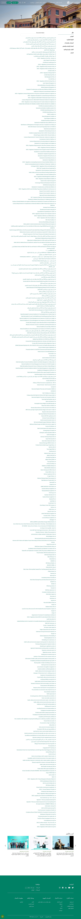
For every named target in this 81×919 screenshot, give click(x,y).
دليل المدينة (71, 904)
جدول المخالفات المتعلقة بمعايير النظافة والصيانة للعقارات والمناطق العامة (41, 54)
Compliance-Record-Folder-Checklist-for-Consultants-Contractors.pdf (40, 812)
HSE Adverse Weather (50, 563)
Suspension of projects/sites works (47, 675)
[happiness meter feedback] (2, 916)
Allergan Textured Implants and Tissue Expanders (45, 743)
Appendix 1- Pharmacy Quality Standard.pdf (46, 799)
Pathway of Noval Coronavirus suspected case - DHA (44, 382)
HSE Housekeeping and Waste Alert (47, 781)
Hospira (53, 604)
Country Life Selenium (50, 426)
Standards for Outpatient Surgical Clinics (46, 153)
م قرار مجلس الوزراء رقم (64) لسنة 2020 (47, 291)
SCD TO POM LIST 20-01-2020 (48, 357)
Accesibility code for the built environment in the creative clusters (41, 758)
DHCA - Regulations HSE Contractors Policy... (45, 66)
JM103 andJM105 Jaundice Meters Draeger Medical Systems (42, 521)
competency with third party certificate (47, 716)
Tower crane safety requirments (48, 698)
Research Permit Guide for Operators (47, 191)
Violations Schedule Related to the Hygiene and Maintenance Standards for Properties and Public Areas (33, 201)
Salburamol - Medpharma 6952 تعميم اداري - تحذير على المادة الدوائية (41, 252)
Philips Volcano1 (51, 571)
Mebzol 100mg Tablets (50, 459)
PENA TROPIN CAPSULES (49, 467)
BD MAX (53, 583)
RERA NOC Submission (50, 623)
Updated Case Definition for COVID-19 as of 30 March (44, 339)
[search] (22, 2)
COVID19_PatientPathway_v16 (49, 112)
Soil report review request (49, 627)
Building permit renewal (50, 706)
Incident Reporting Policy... (49, 74)
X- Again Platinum (51, 476)
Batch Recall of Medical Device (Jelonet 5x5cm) (45, 238)
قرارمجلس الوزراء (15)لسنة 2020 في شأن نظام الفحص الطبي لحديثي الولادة (40, 330)
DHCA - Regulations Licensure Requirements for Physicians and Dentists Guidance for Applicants (35, 93)
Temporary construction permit (48, 650)
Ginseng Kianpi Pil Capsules (49, 430)
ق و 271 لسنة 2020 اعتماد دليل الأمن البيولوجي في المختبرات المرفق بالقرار (40, 297)
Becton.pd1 (52, 575)
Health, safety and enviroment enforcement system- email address (41, 700)
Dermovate (52, 596)
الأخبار (33, 902)
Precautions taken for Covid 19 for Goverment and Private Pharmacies (40, 349)
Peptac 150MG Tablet (50, 772)
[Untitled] (53, 391)
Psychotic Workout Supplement (48, 488)
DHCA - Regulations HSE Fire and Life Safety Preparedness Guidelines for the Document (37, 189)
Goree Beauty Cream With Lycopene (47, 505)
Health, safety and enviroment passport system (45, 671)
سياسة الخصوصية (48, 916)
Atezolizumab (52, 451)
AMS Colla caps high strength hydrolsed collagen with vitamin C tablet (40, 409)
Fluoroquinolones (51, 461)
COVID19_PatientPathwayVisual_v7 (47, 110)
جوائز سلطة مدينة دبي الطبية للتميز (44, 902)
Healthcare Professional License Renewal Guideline (44, 91)
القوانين (72, 36)
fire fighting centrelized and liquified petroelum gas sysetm (42, 660)
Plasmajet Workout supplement (48, 490)
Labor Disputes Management (49, 83)
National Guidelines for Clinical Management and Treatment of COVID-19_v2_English (37, 328)
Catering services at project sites (48, 664)
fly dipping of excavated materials (48, 710)
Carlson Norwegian (51, 434)
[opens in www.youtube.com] (69, 887)
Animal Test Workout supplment (48, 513)
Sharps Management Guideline (48, 116)
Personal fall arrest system (49, 720)
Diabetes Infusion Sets (50, 606)
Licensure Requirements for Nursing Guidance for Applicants (42, 141)
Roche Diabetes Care (50, 536)
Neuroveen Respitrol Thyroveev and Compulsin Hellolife (43, 397)
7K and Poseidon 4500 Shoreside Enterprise (46, 552)
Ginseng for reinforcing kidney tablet (47, 432)
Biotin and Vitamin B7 (50, 401)
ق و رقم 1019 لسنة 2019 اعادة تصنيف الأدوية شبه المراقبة (44, 359)
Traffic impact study (51, 693)
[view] (20, 2)
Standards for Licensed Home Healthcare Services (44, 151)
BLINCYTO (52, 581)
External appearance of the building (47, 635)
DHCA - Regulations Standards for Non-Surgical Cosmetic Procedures (40, 149)
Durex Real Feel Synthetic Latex (48, 399)
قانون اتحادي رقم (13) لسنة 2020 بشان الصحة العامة (45, 275)
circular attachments (50, 380)
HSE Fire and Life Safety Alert (49, 783)
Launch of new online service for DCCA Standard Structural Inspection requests (38, 608)
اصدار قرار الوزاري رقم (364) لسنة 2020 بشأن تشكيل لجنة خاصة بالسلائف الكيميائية (39, 279)
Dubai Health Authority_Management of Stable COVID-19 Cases (42, 310)
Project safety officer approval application (46, 768)
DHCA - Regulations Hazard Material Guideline (45, 178)
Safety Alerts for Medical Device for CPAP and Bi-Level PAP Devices (41, 240)
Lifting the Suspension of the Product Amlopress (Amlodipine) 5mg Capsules (39, 234)
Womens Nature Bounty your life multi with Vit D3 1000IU (43, 407)
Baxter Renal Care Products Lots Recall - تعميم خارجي (44, 258)
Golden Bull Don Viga (50, 567)
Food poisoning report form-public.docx (46, 816)
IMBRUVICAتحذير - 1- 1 (50, 250)
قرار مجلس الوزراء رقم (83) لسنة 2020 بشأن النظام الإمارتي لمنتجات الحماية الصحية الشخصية (37, 268)
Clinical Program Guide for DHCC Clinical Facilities (44, 135)
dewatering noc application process (47, 646)
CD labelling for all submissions (48, 639)
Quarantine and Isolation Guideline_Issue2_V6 (45, 108)
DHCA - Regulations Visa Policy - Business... (46, 58)
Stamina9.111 (52, 482)
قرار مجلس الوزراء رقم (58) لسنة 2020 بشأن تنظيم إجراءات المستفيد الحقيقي (40, 285)
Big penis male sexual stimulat (48, 411)
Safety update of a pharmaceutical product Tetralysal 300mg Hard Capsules (39, 224)
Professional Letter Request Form (48, 791)
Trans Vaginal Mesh (51, 449)
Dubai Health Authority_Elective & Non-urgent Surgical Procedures (41, 372)
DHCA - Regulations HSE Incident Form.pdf (46, 826)
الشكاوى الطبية (71, 908)
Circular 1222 (52, 355)
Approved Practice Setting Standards (47, 195)
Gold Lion (53, 507)
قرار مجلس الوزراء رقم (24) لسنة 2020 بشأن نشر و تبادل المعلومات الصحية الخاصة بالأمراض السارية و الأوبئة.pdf (33, 337)
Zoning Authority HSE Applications (47, 685)
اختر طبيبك (72, 902)
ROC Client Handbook (50, 219)
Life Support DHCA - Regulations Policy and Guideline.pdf (43, 166)
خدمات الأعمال (52, 2)
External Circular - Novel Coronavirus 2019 (46, 384)
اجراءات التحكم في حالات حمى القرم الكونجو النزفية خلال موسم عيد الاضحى (40, 739)
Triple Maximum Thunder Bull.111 (48, 480)
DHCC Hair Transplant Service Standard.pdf (46, 168)
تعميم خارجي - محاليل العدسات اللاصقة (47, 262)
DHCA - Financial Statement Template (47, 789)
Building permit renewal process (48, 654)
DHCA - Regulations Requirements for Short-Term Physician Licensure (40, 145)
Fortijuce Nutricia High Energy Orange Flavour (45, 445)
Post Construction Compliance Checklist (46, 810)
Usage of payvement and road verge (47, 629)
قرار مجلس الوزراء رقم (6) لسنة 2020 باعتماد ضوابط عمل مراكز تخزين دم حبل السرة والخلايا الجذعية (35, 376)
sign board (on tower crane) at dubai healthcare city (44, 731)
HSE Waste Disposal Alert (49, 554)
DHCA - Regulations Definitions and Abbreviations (44, 215)
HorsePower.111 (51, 503)
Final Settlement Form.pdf (49, 820)
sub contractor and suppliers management (46, 666)
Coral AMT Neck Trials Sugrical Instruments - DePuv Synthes (42, 530)
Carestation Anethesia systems (48, 592)
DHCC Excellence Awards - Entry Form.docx (46, 822)
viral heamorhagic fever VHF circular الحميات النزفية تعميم (43, 741)
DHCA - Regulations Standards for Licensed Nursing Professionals (41, 95)
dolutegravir (52, 519)
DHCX (61, 908)
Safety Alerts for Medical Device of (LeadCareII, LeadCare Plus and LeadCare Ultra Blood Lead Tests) (34, 242)
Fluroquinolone (51, 745)
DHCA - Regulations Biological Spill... (47, 72)
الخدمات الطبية (59, 2)
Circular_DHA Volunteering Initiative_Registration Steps (43, 343)
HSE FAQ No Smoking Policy (49, 184)
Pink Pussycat (52, 492)
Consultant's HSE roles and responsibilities (46, 729)
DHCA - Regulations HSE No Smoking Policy (46, 81)
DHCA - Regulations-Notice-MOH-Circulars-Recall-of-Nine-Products (41, 617)
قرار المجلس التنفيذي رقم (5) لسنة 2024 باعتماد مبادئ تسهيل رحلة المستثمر (40, 37)
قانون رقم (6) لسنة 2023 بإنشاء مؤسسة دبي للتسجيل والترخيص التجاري (41, 39)
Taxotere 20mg (52, 754)
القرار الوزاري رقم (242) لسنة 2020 (48, 312)
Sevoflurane (52, 598)
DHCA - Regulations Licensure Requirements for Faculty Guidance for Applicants (38, 101)
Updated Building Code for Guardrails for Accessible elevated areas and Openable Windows (36, 621)
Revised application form (49, 637)
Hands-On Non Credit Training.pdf (48, 180)
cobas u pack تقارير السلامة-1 (49, 244)
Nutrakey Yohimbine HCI (50, 494)
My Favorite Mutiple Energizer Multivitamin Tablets (44, 422)
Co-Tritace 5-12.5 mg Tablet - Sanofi (47, 528)
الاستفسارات (3, 2)
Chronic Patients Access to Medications (46, 347)
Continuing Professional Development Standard (45, 182)
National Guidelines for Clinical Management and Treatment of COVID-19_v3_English (37, 320)
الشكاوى (21, 902)
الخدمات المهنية (46, 2)
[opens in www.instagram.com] (59, 887)
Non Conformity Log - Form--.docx (47, 797)
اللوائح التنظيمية (70, 39)
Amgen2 (53, 610)
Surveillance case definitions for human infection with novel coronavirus (40, 735)
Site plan (53, 633)
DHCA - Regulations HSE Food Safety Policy (46, 68)
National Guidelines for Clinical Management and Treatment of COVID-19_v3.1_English (37, 318)
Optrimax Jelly (52, 447)
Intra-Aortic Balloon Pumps (49, 602)
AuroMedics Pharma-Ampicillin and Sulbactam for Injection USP (41, 548)
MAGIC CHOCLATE (51, 455)
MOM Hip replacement (50, 590)
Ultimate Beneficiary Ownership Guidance (46, 85)
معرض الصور (31, 906)
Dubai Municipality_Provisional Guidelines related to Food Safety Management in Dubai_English (35, 368)
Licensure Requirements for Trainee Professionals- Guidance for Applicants (39, 137)
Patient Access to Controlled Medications (46, 351)
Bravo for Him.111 (51, 511)
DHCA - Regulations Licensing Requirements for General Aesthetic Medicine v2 (38, 162)
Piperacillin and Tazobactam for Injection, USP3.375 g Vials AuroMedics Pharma (38, 550)
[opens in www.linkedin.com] (66, 887)
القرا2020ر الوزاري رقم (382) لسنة (48, 277)
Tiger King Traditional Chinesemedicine (47, 413)
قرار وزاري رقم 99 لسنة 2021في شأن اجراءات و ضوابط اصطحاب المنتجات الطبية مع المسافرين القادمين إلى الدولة (33, 236)
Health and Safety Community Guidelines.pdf (45, 174)
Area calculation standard (49, 691)
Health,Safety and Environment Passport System (45, 681)
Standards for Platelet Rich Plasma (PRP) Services (45, 122)
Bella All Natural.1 (51, 556)
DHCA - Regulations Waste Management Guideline (44, 176)
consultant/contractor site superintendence (46, 708)
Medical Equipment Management (48, 87)
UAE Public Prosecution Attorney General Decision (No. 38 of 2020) (41, 332)
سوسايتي (60, 910)
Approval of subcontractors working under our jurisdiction (43, 648)
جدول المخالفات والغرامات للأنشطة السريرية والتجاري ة (44, 56)
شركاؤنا (61, 904)
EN (24, 2)
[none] (5, 846)
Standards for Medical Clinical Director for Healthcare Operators (41, 199)
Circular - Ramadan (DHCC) (49, 625)
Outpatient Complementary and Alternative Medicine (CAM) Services (40, 89)
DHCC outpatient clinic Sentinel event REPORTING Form (43, 795)
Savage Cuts (52, 484)
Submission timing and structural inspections (45, 631)
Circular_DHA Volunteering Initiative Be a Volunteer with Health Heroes (40, 341)
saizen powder (52, 774)
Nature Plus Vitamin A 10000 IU (48, 405)
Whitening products (51, 585)
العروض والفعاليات (70, 906)
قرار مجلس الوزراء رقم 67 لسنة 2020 (47, 283)
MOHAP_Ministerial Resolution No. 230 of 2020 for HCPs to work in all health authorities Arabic (35, 345)
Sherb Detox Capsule (50, 594)
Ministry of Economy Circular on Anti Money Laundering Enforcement (40, 324)
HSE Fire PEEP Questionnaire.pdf (48, 808)
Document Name (40, 32)
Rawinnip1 (53, 573)
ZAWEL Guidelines (51, 114)
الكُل (73, 32)
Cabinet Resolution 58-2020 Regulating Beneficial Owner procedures (40, 287)
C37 (61, 906)
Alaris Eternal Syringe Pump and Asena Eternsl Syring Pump (42, 579)
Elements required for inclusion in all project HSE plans (43, 762)
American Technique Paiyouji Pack (48, 436)
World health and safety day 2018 (48, 766)
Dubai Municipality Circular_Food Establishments (45, 374)
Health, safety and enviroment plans (47, 764)
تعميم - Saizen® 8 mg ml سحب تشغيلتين (47, 254)
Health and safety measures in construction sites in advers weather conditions (39, 760)
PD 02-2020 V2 (52, 353)
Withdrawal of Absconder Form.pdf (47, 814)
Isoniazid (53, 386)
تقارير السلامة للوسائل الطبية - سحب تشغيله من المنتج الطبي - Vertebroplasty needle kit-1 (37, 256)
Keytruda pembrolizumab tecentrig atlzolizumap (45, 538)
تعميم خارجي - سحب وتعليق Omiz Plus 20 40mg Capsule (43, 260)
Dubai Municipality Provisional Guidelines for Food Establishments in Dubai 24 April (38, 314)
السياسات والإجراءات (69, 42)
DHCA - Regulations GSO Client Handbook (46, 217)
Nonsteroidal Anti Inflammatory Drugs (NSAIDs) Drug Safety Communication (39, 281)
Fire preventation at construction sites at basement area (43, 689)
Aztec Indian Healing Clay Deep (48, 440)
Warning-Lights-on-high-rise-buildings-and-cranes (44, 662)
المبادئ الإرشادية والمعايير (68, 46)
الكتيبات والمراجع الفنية (69, 49)
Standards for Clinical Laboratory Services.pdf (45, 170)
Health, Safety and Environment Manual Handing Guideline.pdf (42, 172)
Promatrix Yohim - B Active (49, 515)
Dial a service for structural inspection (47, 727)
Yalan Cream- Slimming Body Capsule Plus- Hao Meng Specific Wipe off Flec (39, 569)
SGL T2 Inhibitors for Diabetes (49, 393)
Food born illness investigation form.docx (46, 818)
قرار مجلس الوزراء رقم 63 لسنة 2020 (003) (46, 289)
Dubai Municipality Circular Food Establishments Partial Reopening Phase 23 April (38, 316)
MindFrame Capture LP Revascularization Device (45, 546)
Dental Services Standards (49, 128)
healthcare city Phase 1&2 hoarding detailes (46, 704)
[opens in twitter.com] (73, 887)
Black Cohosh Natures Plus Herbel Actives (46, 428)
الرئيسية (72, 25)
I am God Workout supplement (48, 517)
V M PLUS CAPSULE (51, 463)
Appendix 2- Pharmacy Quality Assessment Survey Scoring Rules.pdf (41, 801)
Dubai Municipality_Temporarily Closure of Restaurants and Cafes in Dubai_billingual (37, 366)
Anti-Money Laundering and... (49, 62)
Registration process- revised (49, 652)
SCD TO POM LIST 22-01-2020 (48, 378)
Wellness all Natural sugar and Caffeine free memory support (42, 424)
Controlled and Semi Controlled (48, 577)
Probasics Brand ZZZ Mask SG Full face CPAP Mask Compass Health (41, 395)
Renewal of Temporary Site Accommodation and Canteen (43, 683)
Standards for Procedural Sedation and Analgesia (45, 143)
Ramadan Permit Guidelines (49, 207)
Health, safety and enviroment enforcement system (44, 702)
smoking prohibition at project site (47, 679)
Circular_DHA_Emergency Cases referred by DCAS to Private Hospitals (40, 322)
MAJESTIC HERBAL (51, 565)
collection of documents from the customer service (44, 656)
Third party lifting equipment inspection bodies (45, 644)
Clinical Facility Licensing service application (45, 787)
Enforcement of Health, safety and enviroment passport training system (40, 658)
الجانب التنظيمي (38, 2)
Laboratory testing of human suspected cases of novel (43, 737)
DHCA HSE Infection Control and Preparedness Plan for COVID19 (41, 126)
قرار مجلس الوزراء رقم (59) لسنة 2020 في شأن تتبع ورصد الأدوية (42, 293)
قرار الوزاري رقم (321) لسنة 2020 (48, 295)
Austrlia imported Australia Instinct (47, 420)
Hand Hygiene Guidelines (49, 118)
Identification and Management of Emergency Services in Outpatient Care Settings (38, 124)
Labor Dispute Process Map (49, 60)
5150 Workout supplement (49, 474)
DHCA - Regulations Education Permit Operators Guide (43, 213)
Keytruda (53, 600)
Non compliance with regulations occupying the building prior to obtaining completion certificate (35, 718)
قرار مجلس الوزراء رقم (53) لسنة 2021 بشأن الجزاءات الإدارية (43, 46)
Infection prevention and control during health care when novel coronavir (39, 733)
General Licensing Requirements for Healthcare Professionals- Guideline (40, 164)
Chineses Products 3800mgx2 (48, 418)
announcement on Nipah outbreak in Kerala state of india (43, 534)
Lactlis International (51, 619)
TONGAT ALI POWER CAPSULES (48, 465)
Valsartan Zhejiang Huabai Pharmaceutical (46, 478)
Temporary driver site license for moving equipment (44, 687)
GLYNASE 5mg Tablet (50, 457)
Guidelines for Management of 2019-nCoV (46, 370)
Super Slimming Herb (50, 438)
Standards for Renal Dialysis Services (47, 157)
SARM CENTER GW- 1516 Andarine (48, 486)
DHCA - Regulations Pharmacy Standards (46, 147)
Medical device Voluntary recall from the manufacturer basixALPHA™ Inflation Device (37, 232)
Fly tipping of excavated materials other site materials (44, 714)
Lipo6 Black (52, 501)
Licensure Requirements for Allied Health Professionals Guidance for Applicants (38, 99)
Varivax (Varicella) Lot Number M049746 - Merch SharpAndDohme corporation (38, 770)
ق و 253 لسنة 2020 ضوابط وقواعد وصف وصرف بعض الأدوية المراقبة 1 (41, 302)
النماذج (72, 52)
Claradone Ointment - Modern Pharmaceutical (45, 532)
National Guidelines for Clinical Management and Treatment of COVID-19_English (38, 364)
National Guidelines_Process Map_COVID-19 (46, 326)
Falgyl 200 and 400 (51, 544)
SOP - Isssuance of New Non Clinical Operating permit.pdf (43, 197)
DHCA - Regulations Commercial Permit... (46, 64)
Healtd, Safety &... (51, 70)
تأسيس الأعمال (59, 902)
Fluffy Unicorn (52, 509)
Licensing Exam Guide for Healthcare (47, 139)
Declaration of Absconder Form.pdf (47, 824)
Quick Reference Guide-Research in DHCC (46, 211)
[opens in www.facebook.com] (62, 887)
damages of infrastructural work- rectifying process (44, 673)
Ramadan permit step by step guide (47, 209)
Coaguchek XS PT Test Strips (49, 747)
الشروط (41, 916)
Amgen (53, 612)
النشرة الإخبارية (31, 904)
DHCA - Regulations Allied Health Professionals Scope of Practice (41, 97)
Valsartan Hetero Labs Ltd (49, 453)
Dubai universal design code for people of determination (43, 756)
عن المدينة (32, 2)
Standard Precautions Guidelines (48, 120)
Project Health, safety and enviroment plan (46, 677)
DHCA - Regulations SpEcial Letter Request (46, 793)
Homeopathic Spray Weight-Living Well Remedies (44, 403)
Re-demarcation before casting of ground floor (45, 712)
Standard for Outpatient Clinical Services (46, 155)
